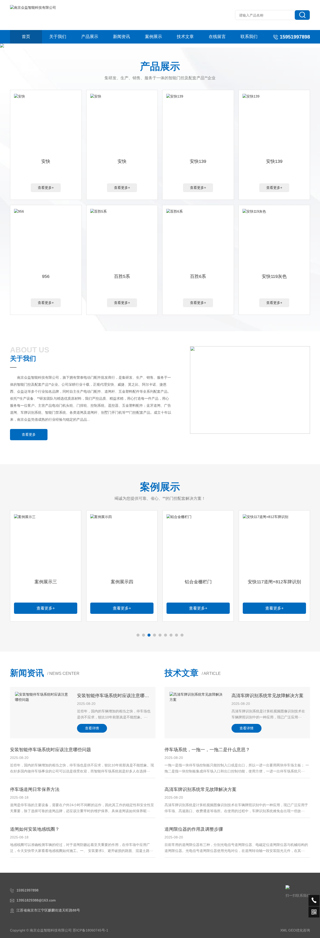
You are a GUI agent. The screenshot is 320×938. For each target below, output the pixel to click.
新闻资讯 (121, 36)
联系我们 (249, 36)
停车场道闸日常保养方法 (35, 789)
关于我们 (57, 36)
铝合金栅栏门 (198, 581)
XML (283, 930)
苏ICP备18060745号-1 (90, 930)
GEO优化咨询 (299, 930)
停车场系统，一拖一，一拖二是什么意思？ (207, 749)
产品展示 (89, 36)
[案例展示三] (45, 545)
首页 (26, 36)
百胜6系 (198, 276)
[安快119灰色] (274, 240)
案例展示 (153, 36)
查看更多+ (46, 188)
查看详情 (92, 728)
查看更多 (29, 434)
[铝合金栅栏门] (198, 545)
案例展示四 (122, 581)
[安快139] (198, 125)
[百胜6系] (198, 240)
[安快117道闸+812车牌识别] (274, 545)
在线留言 (217, 36)
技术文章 (185, 36)
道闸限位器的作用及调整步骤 (193, 829)
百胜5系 (122, 276)
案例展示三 (45, 581)
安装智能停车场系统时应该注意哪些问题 (117, 695)
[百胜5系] (122, 240)
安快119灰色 (274, 276)
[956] (46, 240)
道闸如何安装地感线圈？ (35, 829)
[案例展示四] (122, 545)
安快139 (198, 161)
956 (46, 276)
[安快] (46, 125)
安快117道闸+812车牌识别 (274, 581)
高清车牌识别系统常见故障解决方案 (268, 695)
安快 (45, 161)
